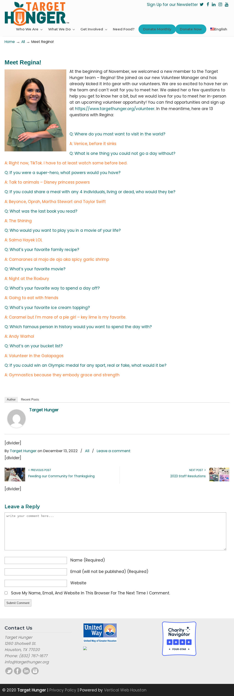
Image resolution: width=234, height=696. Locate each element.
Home (10, 41)
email (109, 571)
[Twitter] (202, 4)
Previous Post (40, 470)
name (87, 560)
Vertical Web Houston (125, 690)
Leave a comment (113, 450)
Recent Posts (30, 399)
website (78, 583)
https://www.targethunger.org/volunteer (114, 108)
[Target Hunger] (16, 426)
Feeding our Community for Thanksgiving (61, 476)
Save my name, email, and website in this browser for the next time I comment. (90, 593)
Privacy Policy (62, 690)
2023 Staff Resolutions (188, 476)
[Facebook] (208, 4)
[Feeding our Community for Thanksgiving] (15, 480)
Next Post (197, 470)
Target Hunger (39, 13)
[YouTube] (226, 4)
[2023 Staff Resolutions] (219, 480)
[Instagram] (220, 4)
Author (11, 399)
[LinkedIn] (213, 4)
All (23, 41)
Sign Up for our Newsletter (172, 4)
